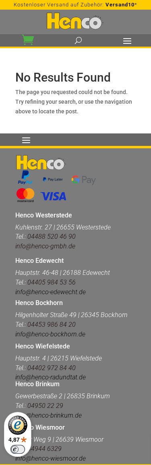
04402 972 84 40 (51, 368)
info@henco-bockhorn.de (50, 334)
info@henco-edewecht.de (50, 292)
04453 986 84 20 (51, 324)
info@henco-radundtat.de (50, 377)
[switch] (17, 449)
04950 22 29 (45, 406)
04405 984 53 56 (51, 282)
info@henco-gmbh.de (45, 246)
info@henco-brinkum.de (48, 415)
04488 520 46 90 (51, 236)
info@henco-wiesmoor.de (50, 458)
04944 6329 (44, 449)
